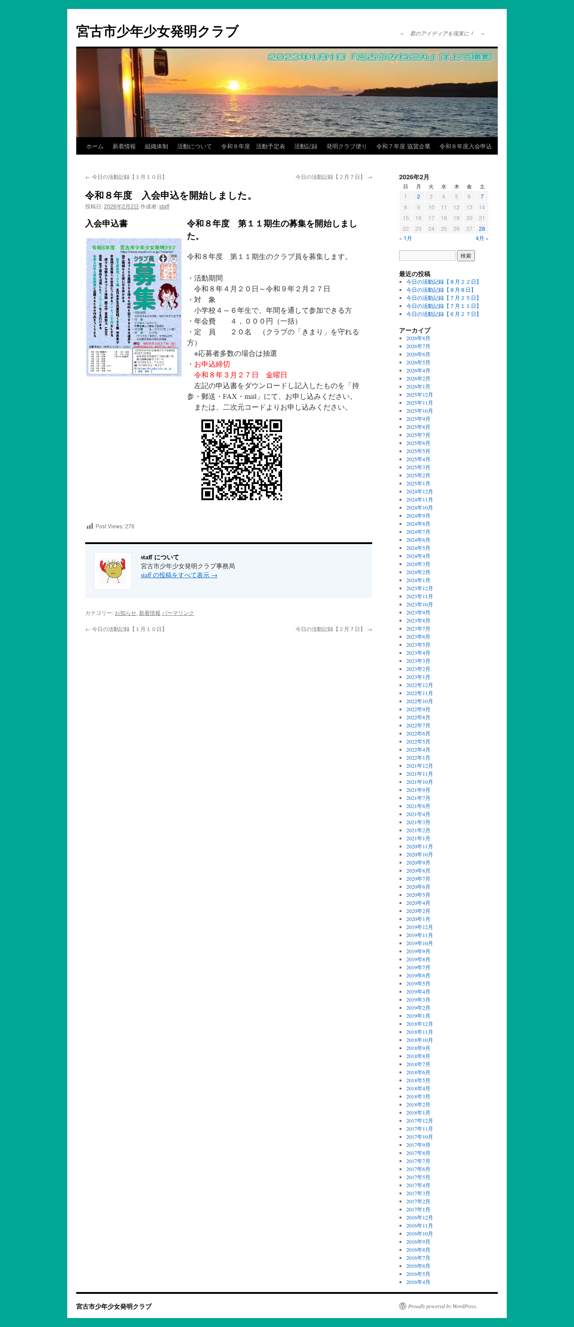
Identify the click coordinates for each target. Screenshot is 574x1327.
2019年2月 (418, 1007)
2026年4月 (418, 370)
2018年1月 (418, 1112)
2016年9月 (418, 1241)
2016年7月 (418, 1257)
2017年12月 (419, 1120)
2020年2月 (418, 910)
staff (164, 206)
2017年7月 (418, 1160)
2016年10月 (419, 1233)
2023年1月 (418, 676)
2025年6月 (418, 442)
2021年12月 (419, 765)
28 (482, 228)
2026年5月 (418, 362)
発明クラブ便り (346, 146)
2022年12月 (419, 684)
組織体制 (156, 146)
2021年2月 (418, 830)
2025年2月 (418, 475)
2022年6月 (418, 733)
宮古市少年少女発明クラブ (157, 30)
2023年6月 (418, 636)
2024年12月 (419, 491)
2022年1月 (418, 757)
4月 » (482, 238)
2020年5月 (418, 894)
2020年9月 (418, 862)
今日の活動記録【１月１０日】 (126, 176)
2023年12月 (419, 588)
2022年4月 (418, 749)
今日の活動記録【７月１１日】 (444, 305)
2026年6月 (418, 354)
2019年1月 (418, 1015)
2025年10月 (419, 410)
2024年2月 (418, 571)
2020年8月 (418, 870)
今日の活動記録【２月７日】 (334, 176)
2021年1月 (418, 838)
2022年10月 (419, 701)
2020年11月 (419, 846)
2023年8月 (418, 620)
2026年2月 (418, 378)
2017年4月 (418, 1185)
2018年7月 (418, 1064)
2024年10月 (419, 507)
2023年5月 (418, 644)
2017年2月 (418, 1201)
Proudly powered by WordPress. (443, 1306)
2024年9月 (418, 515)
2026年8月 (418, 337)
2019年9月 (418, 951)
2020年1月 (418, 918)
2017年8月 (418, 1152)
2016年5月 (418, 1273)
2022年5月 (418, 741)
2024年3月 (418, 563)
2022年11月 (419, 692)
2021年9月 (418, 789)
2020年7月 (418, 878)
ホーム (95, 146)
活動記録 (305, 146)
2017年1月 (418, 1209)
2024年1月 (418, 580)
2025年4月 (418, 459)
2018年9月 (418, 1047)
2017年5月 (418, 1176)
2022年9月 (418, 709)
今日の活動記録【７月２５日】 (444, 297)
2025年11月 (419, 402)
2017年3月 (418, 1193)
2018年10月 (419, 1039)
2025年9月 (418, 418)
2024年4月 (418, 555)
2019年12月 (419, 926)
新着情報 (124, 146)
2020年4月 (418, 902)
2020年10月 (419, 854)
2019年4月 (418, 991)
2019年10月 (419, 943)
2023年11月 (419, 596)
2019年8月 (418, 959)
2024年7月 (418, 531)
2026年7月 (418, 346)
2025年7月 (418, 434)
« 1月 (405, 238)
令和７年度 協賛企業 (403, 146)
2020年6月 (418, 886)
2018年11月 (419, 1031)
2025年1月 (418, 483)
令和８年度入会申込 (465, 146)
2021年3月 (418, 822)
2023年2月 (418, 668)
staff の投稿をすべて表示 (179, 575)
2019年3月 (418, 999)
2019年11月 (419, 934)
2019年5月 (418, 983)
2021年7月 (418, 797)
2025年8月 (418, 426)
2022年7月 (418, 725)
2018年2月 (418, 1104)
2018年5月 (418, 1080)
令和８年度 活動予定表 (253, 146)
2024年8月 (418, 523)
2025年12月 (419, 394)
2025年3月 (418, 467)
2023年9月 (418, 612)
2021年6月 (418, 805)
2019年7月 (418, 967)
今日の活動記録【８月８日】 (441, 289)
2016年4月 (418, 1281)
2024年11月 (419, 499)
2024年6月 (418, 539)
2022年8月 (418, 717)
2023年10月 (419, 604)
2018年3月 (418, 1096)
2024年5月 (418, 547)
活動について (194, 146)
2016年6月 (418, 1265)
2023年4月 (418, 652)
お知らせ (125, 612)
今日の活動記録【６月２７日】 (444, 313)
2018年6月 (418, 1072)
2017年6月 (418, 1168)
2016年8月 (418, 1249)
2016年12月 (419, 1217)
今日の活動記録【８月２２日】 (444, 281)
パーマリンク (178, 612)
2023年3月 (418, 660)
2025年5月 (418, 450)
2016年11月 (419, 1225)
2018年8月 (418, 1055)
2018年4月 (418, 1088)
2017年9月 (418, 1144)
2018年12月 (419, 1023)
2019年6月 (418, 975)
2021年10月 (419, 781)
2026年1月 (418, 386)
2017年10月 (419, 1136)
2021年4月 (418, 813)
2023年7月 (418, 628)
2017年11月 (419, 1128)
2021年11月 (419, 773)
